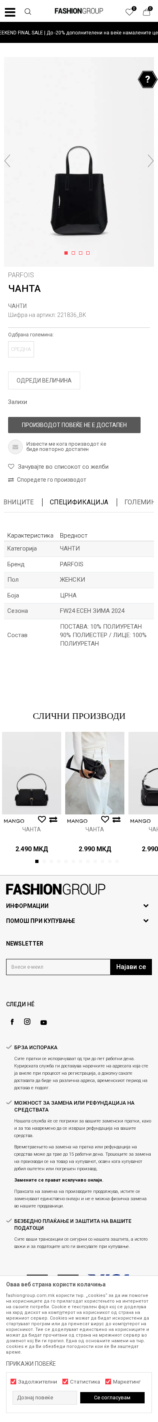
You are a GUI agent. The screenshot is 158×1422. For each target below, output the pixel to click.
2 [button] (75, 253)
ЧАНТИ (17, 306)
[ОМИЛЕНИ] (134, 14)
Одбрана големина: (31, 335)
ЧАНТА (31, 829)
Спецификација (79, 502)
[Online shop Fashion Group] (79, 11)
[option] (79, 32)
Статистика (85, 1382)
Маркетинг (127, 1382)
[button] (28, 12)
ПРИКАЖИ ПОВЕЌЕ (31, 1363)
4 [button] (89, 253)
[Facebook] (12, 1022)
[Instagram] (27, 1021)
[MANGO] (14, 821)
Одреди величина (44, 380)
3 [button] (82, 253)
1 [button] (67, 253)
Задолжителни (37, 1382)
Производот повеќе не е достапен (74, 425)
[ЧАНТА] (31, 773)
